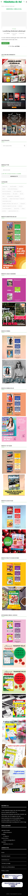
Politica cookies (5, 870)
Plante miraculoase (6, 201)
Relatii (3, 188)
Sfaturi (21, 193)
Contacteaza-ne (5, 859)
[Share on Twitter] (10, 46)
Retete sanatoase (17, 191)
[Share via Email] (18, 46)
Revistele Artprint (5, 856)
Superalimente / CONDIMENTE (13, 196)
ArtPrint (8, 33)
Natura (20, 206)
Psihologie (4, 198)
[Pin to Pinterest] (12, 46)
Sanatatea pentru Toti (13, 211)
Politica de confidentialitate (8, 867)
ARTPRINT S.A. (13, 812)
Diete (3, 196)
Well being (15, 193)
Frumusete (22, 203)
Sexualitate (4, 186)
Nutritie (4, 211)
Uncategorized (13, 186)
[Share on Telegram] (17, 46)
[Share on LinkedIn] (13, 46)
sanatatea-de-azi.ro (8, 844)
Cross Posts (16, 208)
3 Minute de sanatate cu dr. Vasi (9, 206)
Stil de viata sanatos (6, 208)
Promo (23, 208)
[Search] (24, 2)
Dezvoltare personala (12, 188)
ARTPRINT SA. (17, 820)
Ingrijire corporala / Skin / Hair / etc (10, 203)
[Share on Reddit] (15, 46)
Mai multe (5, 43)
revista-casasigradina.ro (9, 840)
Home (2, 6)
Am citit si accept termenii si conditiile (12, 173)
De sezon (21, 186)
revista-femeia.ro (7, 832)
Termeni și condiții (5, 863)
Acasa (2, 852)
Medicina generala (6, 193)
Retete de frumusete (6, 191)
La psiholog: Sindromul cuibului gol (14, 31)
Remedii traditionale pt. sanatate (17, 198)
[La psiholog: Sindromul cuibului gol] (14, 20)
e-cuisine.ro (6, 836)
